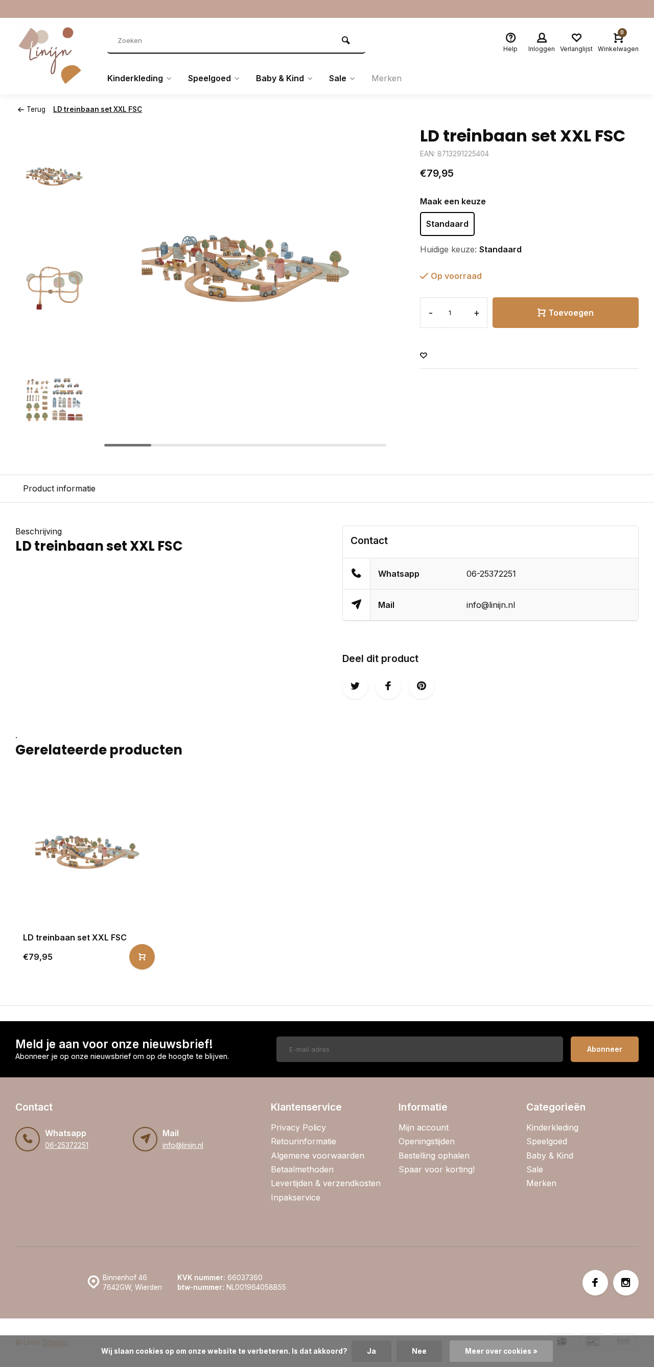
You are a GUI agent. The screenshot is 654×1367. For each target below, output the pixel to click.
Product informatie (59, 488)
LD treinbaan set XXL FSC (97, 109)
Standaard (447, 224)
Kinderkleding (135, 78)
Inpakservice (295, 1197)
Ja (371, 1351)
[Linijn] (53, 56)
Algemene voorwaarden (317, 1155)
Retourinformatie (303, 1141)
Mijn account (424, 1127)
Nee (419, 1351)
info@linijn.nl (490, 605)
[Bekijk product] (142, 957)
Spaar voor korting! (437, 1169)
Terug (36, 109)
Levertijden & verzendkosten (326, 1183)
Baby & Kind (280, 78)
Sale (337, 78)
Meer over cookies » (501, 1351)
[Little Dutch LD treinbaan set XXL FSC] (87, 852)
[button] (54, 442)
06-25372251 (491, 574)
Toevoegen (571, 313)
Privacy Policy (298, 1127)
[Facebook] (595, 1282)
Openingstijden (427, 1141)
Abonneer (604, 1049)
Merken (386, 78)
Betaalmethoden (302, 1169)
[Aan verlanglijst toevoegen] (423, 356)
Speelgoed (209, 78)
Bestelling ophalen (434, 1155)
